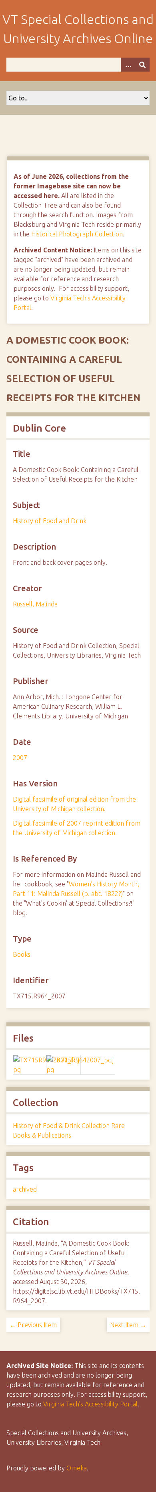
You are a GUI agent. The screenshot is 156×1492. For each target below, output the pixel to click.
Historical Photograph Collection (77, 234)
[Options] (128, 65)
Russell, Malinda (35, 604)
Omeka (76, 1468)
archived (25, 1189)
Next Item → (128, 1324)
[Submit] (142, 65)
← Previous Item (33, 1324)
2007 (20, 757)
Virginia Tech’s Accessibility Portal (90, 1404)
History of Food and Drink (49, 520)
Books (21, 954)
